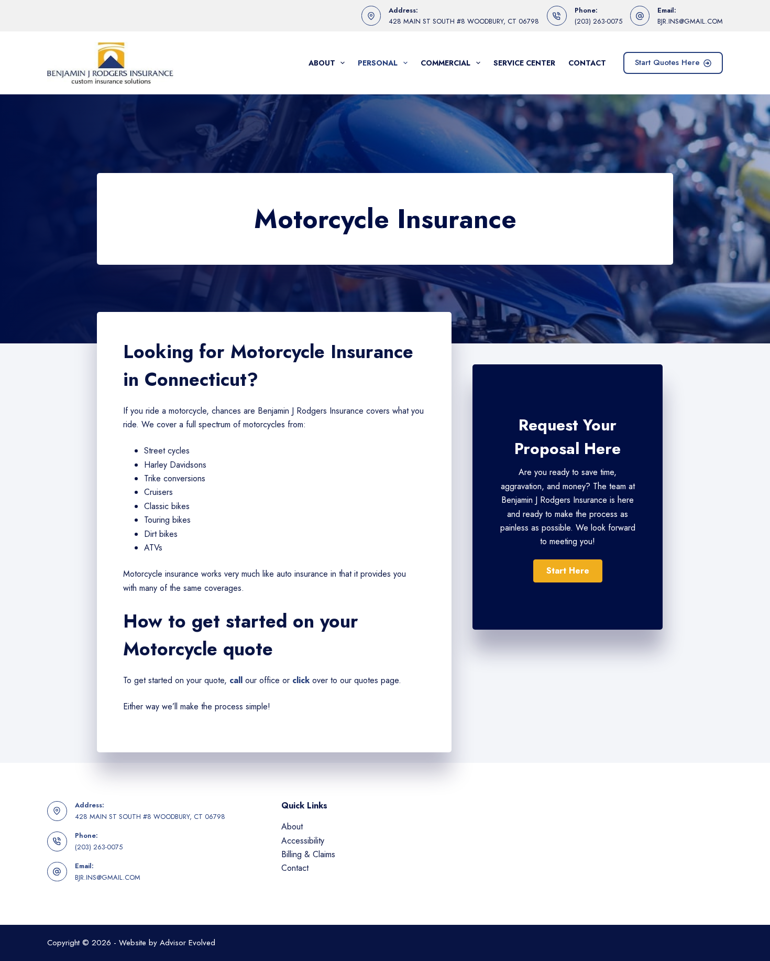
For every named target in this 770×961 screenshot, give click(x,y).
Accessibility (302, 841)
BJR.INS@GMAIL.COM (690, 21)
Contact (587, 63)
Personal (378, 63)
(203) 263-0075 (598, 21)
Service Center (524, 63)
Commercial (445, 63)
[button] (567, 570)
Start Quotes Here (667, 62)
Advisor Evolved (187, 942)
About (322, 63)
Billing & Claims (308, 854)
